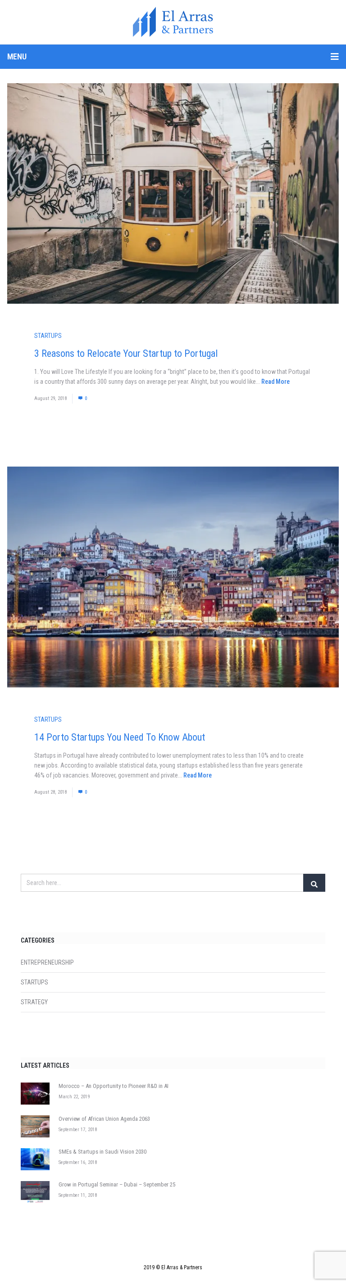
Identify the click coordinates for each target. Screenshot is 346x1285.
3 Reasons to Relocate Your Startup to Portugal (126, 353)
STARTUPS (48, 335)
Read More (275, 381)
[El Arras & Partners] (173, 22)
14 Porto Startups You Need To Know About (119, 737)
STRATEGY (34, 1002)
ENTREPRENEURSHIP (47, 962)
